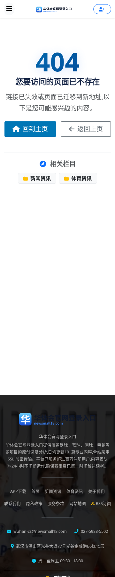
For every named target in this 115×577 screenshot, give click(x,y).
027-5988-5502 (94, 531)
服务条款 (56, 503)
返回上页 (90, 129)
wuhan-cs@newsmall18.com (39, 531)
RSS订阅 (103, 503)
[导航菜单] (9, 9)
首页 (35, 491)
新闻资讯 (40, 178)
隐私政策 (34, 503)
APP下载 (18, 491)
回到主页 (35, 129)
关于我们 (96, 491)
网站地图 (77, 503)
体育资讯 (81, 178)
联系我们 (12, 503)
